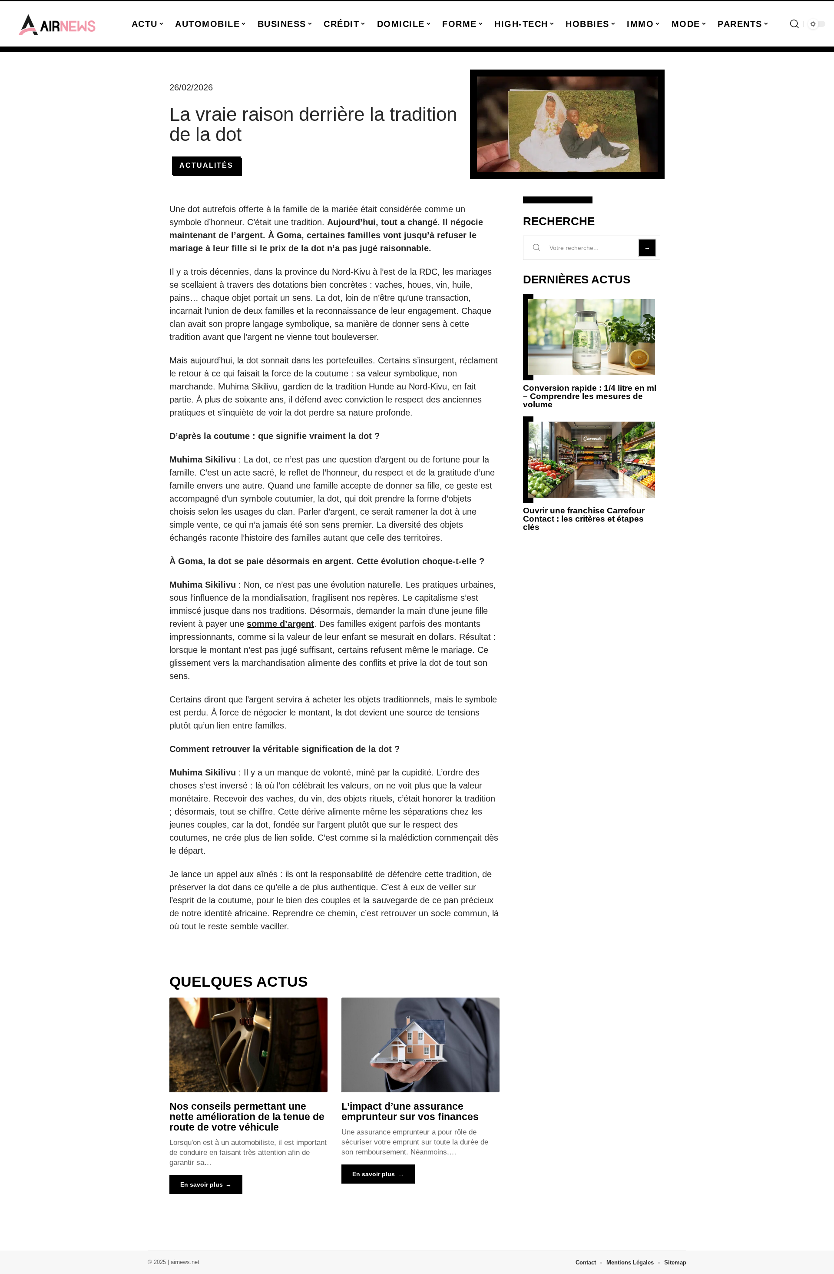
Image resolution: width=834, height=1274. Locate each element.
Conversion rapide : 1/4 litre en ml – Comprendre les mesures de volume (589, 396)
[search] (794, 24)
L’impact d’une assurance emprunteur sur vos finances (410, 1111)
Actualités (206, 165)
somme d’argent (280, 624)
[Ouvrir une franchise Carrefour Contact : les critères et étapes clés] (591, 460)
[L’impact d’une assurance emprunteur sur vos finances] (420, 1045)
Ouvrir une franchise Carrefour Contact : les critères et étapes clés (584, 519)
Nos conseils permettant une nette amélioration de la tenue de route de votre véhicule (246, 1117)
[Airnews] (57, 24)
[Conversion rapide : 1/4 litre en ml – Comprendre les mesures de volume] (591, 337)
